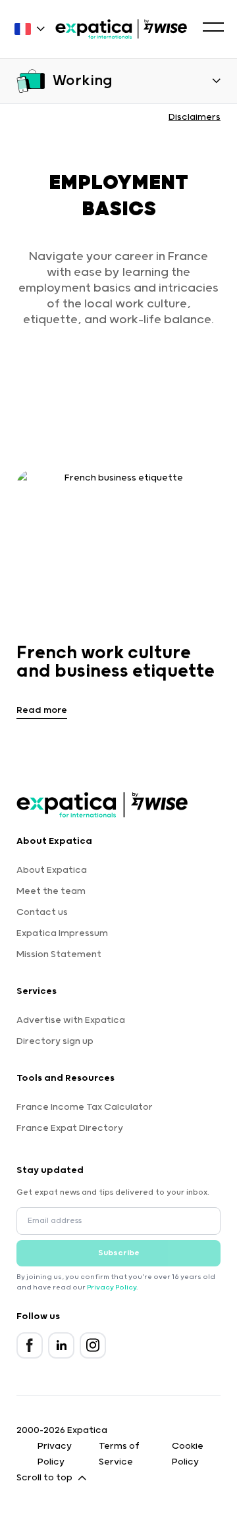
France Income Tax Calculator (84, 1107)
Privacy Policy (111, 1287)
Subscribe (119, 1253)
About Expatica (51, 870)
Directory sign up (54, 1041)
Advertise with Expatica (70, 1020)
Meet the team (51, 891)
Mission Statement (58, 954)
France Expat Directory (69, 1128)
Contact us (42, 912)
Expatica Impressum (62, 933)
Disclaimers (195, 117)
